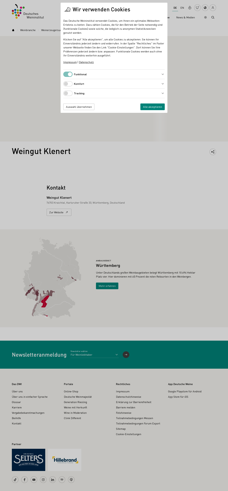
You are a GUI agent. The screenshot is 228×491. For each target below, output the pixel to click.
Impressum (70, 62)
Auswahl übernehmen (79, 106)
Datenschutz (86, 62)
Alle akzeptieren (152, 106)
